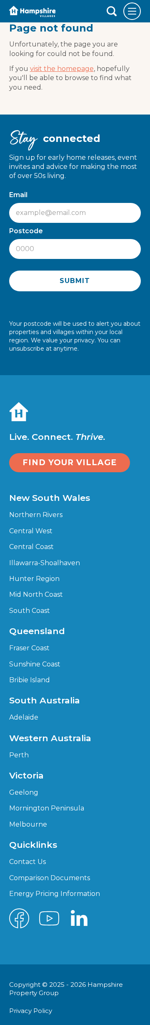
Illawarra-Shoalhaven (44, 563)
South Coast (29, 611)
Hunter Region (34, 579)
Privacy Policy (31, 1011)
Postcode (28, 231)
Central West (30, 531)
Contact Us (27, 862)
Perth (19, 755)
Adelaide (23, 717)
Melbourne (28, 824)
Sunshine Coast (34, 664)
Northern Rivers (35, 515)
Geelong (23, 792)
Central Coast (31, 547)
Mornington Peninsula (46, 808)
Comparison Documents (49, 878)
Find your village (69, 462)
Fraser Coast (29, 648)
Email (20, 195)
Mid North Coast (36, 594)
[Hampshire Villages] (32, 11)
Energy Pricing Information (54, 894)
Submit (75, 281)
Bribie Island (29, 680)
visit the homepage (62, 69)
